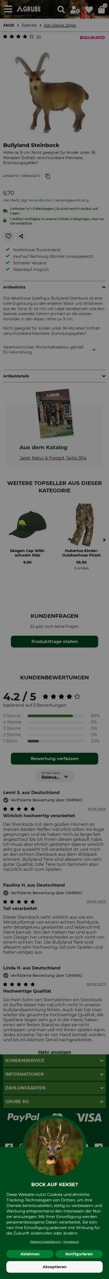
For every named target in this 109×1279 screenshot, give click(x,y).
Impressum (71, 1241)
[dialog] (54, 639)
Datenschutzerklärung (45, 1241)
